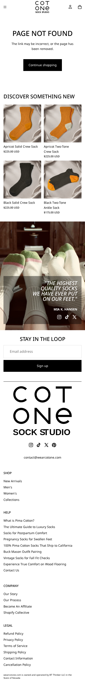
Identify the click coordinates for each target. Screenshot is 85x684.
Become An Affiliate (17, 606)
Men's (7, 487)
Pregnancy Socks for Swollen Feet (27, 539)
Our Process (12, 600)
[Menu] (5, 7)
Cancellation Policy (17, 665)
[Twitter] (74, 317)
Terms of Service (15, 646)
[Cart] (80, 7)
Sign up (42, 366)
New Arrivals (12, 481)
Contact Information (18, 658)
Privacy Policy (13, 640)
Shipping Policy (14, 652)
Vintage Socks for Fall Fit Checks (26, 558)
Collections (11, 500)
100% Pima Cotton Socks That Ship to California (37, 545)
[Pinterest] (54, 445)
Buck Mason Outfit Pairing (22, 551)
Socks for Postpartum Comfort (25, 533)
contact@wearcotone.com (42, 457)
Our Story (10, 594)
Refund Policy (13, 633)
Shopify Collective (16, 612)
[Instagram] (59, 317)
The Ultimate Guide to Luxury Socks (29, 527)
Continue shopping (43, 65)
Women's (10, 493)
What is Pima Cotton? (18, 520)
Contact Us (11, 570)
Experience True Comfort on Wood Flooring (34, 564)
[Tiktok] (67, 317)
